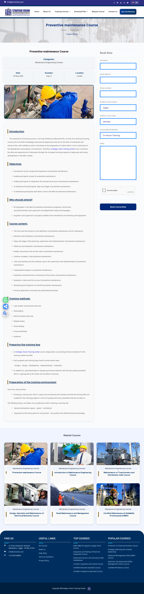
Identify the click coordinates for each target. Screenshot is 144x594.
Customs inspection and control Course (88, 564)
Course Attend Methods (109, 129)
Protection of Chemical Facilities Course (123, 546)
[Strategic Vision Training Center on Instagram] (124, 3)
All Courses (43, 546)
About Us (47, 12)
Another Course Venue (108, 102)
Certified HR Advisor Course (118, 568)
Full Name (104, 60)
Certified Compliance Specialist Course (87, 571)
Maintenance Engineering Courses (49, 62)
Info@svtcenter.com (15, 2)
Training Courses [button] (62, 12)
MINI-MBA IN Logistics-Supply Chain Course (87, 547)
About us (42, 549)
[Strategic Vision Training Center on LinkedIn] (121, 3)
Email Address (105, 74)
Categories (74, 30)
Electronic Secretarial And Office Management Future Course (120, 562)
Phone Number (105, 88)
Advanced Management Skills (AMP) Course (121, 556)
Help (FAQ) (43, 553)
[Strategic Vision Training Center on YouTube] (128, 3)
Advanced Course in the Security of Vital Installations (88, 559)
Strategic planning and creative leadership (120, 550)
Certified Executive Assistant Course (86, 568)
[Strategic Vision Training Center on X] (118, 3)
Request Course (98, 12)
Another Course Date (108, 116)
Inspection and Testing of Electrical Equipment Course (86, 553)
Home (36, 12)
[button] (5, 306)
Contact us (112, 12)
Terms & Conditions (46, 557)
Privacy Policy (44, 560)
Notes (102, 143)
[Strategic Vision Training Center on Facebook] (114, 3)
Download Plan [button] (80, 12)
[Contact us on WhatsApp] (5, 300)
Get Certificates (128, 12)
